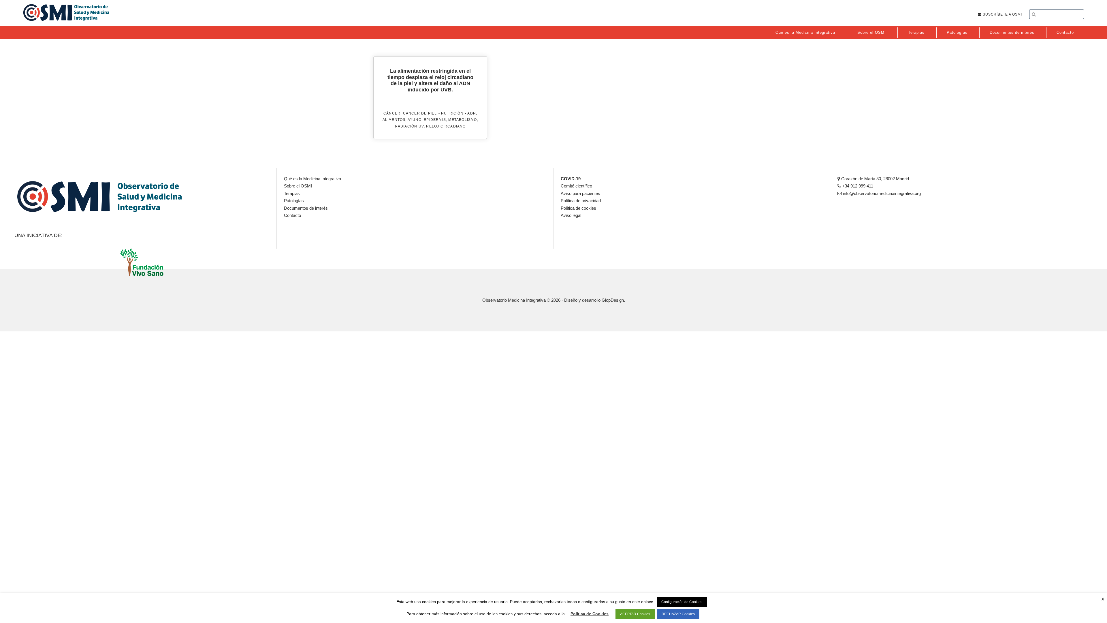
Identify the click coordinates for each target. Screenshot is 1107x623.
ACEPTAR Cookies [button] (635, 614)
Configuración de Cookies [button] (681, 602)
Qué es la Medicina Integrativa (312, 178)
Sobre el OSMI (298, 185)
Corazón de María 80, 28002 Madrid (874, 178)
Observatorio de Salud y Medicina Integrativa (66, 12)
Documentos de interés (306, 208)
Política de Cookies (590, 613)
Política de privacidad (581, 200)
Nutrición (452, 113)
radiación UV (409, 126)
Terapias (292, 193)
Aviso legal (571, 215)
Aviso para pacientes (580, 193)
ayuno (414, 120)
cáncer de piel (420, 113)
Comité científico (576, 185)
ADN (471, 113)
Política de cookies (578, 208)
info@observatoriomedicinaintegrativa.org (881, 193)
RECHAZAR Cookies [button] (678, 614)
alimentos (394, 120)
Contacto (292, 215)
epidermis (435, 120)
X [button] (1103, 599)
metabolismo (462, 120)
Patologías (294, 200)
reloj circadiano (446, 126)
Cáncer (391, 113)
